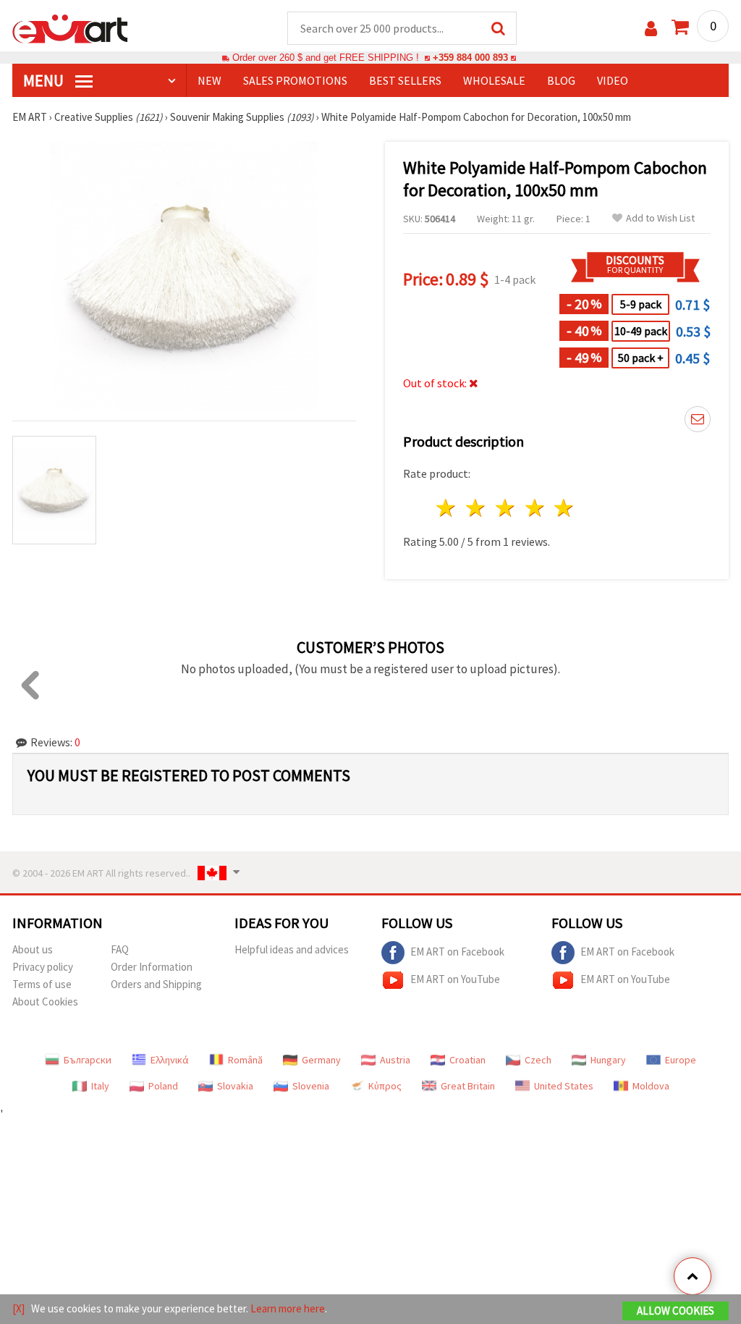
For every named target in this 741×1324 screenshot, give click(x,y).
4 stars (535, 508)
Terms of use (42, 984)
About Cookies (45, 1001)
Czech (538, 1059)
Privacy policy (42, 967)
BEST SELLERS (405, 80)
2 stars (476, 508)
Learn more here (287, 1308)
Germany (321, 1059)
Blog (561, 80)
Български (87, 1059)
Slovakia (235, 1085)
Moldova (650, 1085)
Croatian (467, 1059)
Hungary (608, 1059)
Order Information (151, 967)
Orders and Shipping (156, 984)
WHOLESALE (494, 80)
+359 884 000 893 (470, 57)
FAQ (120, 949)
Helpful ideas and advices (291, 949)
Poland (163, 1085)
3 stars (505, 508)
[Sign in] (651, 28)
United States (563, 1085)
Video (612, 80)
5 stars (565, 508)
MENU (45, 80)
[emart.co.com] (70, 27)
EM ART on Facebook (457, 951)
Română (245, 1059)
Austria (395, 1059)
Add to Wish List (660, 218)
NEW (209, 80)
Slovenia (310, 1085)
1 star (447, 508)
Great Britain (468, 1085)
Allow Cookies (675, 1310)
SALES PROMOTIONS (295, 80)
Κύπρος (385, 1085)
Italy (100, 1085)
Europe (680, 1059)
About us (32, 949)
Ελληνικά (170, 1059)
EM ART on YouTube (455, 979)
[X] (18, 1308)
